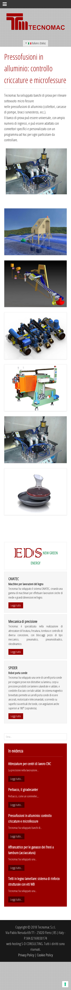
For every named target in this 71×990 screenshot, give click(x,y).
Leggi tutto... (16, 778)
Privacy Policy (26, 955)
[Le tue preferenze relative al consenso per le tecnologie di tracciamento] (65, 984)
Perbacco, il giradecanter (23, 789)
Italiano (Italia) (38, 43)
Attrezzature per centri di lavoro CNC (29, 763)
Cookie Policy (45, 955)
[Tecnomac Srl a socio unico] (35, 22)
